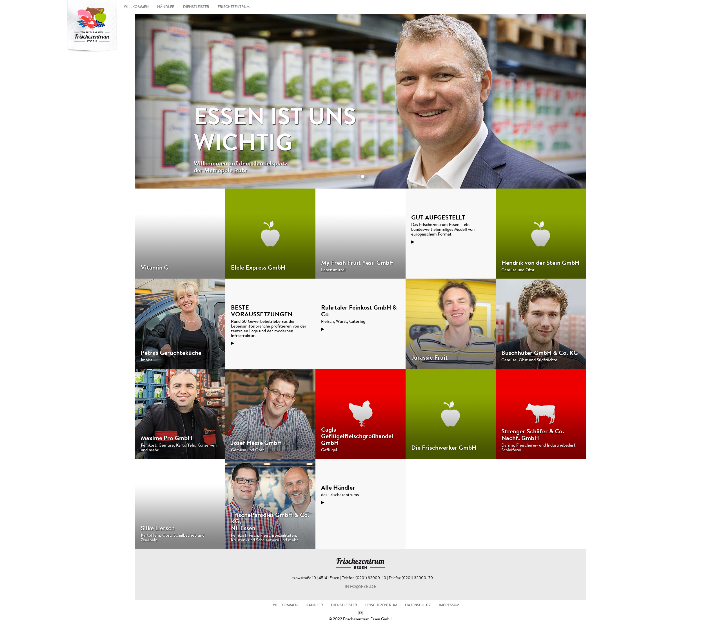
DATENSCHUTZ (418, 605)
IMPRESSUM (449, 605)
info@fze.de (360, 587)
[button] (169, 101)
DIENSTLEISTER (196, 7)
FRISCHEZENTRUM (234, 7)
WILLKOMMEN (136, 7)
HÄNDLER (166, 7)
